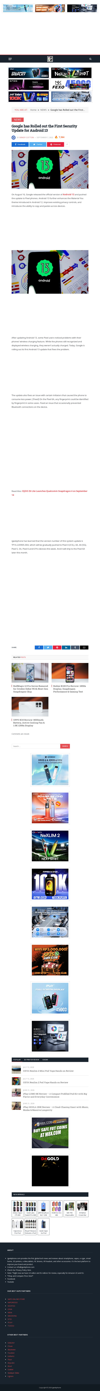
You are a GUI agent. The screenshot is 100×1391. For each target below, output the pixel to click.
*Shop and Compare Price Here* (20, 1276)
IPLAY (10, 1322)
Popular (17, 1060)
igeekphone (56, 1387)
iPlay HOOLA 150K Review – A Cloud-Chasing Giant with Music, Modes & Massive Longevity (55, 1108)
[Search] (90, 59)
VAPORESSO (13, 1302)
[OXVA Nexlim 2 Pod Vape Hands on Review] (16, 1081)
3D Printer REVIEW (31, 1060)
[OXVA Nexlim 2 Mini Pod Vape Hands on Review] (16, 1070)
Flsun (10, 1359)
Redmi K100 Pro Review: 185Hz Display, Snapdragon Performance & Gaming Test (69, 689)
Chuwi (10, 1346)
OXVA (10, 1309)
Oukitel (10, 1369)
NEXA (10, 1312)
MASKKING (12, 1316)
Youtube (10, 1282)
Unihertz (11, 1356)
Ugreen (10, 1376)
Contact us (11, 1267)
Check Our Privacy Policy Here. (19, 1270)
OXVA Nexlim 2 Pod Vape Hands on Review (45, 1082)
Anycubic (11, 1363)
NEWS (17, 119)
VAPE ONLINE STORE (16, 1299)
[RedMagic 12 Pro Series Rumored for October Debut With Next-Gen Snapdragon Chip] (30, 673)
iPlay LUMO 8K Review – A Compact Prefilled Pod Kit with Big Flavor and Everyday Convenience (55, 1095)
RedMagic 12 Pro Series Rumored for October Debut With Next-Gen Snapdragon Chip (30, 689)
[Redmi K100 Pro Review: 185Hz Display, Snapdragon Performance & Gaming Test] (70, 673)
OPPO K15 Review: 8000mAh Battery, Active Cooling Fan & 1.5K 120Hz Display (29, 722)
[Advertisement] (50, 34)
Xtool (10, 1366)
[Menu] (10, 59)
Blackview (11, 1349)
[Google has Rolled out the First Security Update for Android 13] (50, 169)
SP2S (10, 1319)
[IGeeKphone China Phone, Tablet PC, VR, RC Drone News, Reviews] (50, 59)
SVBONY (11, 1343)
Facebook (11, 1279)
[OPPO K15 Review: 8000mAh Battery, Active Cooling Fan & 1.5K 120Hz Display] (30, 707)
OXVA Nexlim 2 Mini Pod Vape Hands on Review (48, 1070)
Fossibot (11, 1353)
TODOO (11, 1326)
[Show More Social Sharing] (67, 144)
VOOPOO (11, 1306)
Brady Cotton (27, 137)
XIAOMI (45, 1060)
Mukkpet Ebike (13, 1373)
